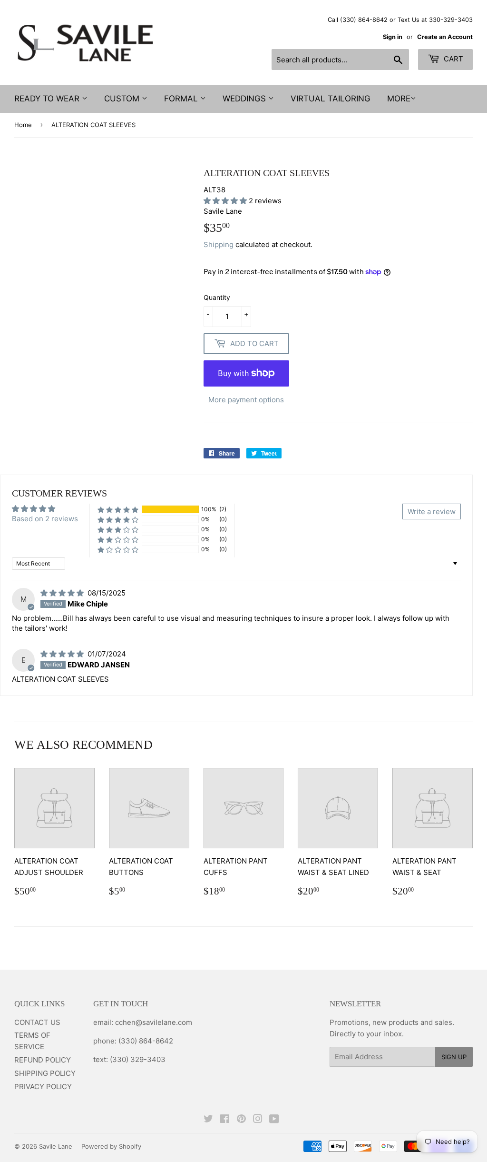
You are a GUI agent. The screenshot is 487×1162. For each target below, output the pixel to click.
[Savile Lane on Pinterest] (241, 1119)
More (398, 98)
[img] (63, 592)
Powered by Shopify (111, 1146)
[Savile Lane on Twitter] (208, 1119)
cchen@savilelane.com (152, 1022)
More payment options (246, 399)
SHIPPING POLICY (45, 1073)
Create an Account (445, 36)
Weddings (245, 98)
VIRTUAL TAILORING (330, 98)
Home (23, 125)
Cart (452, 58)
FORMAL (182, 98)
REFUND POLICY (42, 1059)
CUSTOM (123, 98)
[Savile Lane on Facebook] (225, 1119)
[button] (226, 200)
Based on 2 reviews (45, 518)
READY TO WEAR (48, 98)
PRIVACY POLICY (43, 1086)
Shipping (219, 244)
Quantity (217, 297)
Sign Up (454, 1057)
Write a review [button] (432, 511)
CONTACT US (37, 1022)
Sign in (392, 36)
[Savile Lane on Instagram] (258, 1119)
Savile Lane (55, 1146)
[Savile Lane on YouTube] (274, 1119)
